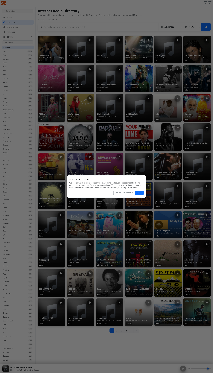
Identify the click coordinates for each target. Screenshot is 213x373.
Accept (139, 192)
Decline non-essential (124, 192)
